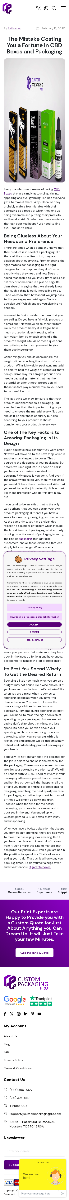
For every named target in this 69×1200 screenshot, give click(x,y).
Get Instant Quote (34, 953)
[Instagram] (19, 1014)
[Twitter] (11, 1014)
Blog (7, 1044)
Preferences (34, 639)
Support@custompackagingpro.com (35, 1114)
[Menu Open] (63, 10)
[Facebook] (5, 1013)
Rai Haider (14, 28)
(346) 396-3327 (21, 1090)
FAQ (7, 1052)
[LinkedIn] (26, 1013)
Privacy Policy (13, 1060)
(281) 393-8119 (20, 1098)
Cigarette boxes (40, 867)
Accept (35, 624)
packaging (25, 539)
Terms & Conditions (18, 1068)
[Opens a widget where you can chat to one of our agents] (43, 1178)
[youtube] (39, 1014)
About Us (10, 1036)
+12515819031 (19, 1106)
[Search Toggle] (54, 9)
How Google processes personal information (34, 617)
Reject (34, 631)
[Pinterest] (32, 1013)
